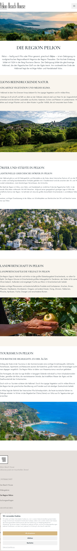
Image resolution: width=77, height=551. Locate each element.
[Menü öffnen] (74, 6)
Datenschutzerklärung (8, 547)
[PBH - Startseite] (12, 5)
